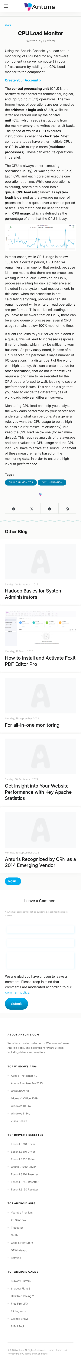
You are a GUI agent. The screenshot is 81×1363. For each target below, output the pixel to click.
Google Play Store (22, 1242)
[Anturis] (40, 6)
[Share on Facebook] (14, 508)
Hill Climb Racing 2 (22, 1296)
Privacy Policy (15, 1353)
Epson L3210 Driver (23, 1144)
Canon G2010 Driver (23, 1166)
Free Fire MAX (19, 1303)
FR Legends (18, 1311)
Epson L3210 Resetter (24, 1174)
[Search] (74, 6)
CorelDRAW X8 (20, 1090)
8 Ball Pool (17, 1326)
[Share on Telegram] (49, 508)
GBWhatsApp (19, 1250)
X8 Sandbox (18, 1220)
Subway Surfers (21, 1280)
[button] (13, 881)
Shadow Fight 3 (20, 1288)
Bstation (16, 1257)
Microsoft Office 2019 (24, 1098)
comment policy (17, 992)
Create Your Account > (23, 80)
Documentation (52, 482)
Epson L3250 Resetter (24, 1181)
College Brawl (19, 1318)
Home (51, 1350)
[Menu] (6, 6)
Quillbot (15, 1235)
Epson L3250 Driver (23, 1159)
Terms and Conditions (36, 1353)
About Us (61, 1350)
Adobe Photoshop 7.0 (24, 1075)
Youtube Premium (22, 1212)
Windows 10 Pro (21, 1105)
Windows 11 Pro (20, 1113)
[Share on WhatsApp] (67, 508)
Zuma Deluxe (19, 1121)
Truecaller (17, 1227)
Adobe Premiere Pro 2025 (27, 1083)
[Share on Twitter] (32, 508)
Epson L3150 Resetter (24, 1189)
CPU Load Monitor (21, 482)
